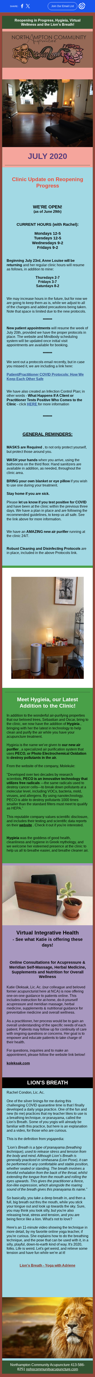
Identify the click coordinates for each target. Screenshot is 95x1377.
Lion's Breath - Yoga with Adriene (47, 1265)
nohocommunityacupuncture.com (52, 1369)
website (25, 825)
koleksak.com (18, 1063)
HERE (32, 404)
